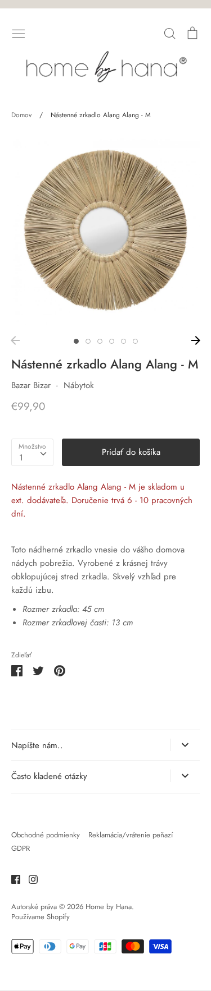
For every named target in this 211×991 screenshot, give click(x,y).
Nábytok (79, 385)
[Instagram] (29, 878)
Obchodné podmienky (45, 834)
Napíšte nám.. (37, 745)
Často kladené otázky (49, 776)
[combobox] (32, 453)
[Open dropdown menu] (185, 745)
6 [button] (135, 341)
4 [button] (111, 341)
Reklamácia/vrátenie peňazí (130, 834)
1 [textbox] (21, 457)
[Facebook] (11, 878)
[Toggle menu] (18, 32)
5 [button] (123, 341)
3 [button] (99, 341)
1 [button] (76, 341)
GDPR (20, 848)
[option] (105, 231)
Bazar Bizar (31, 385)
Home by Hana (109, 906)
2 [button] (88, 341)
